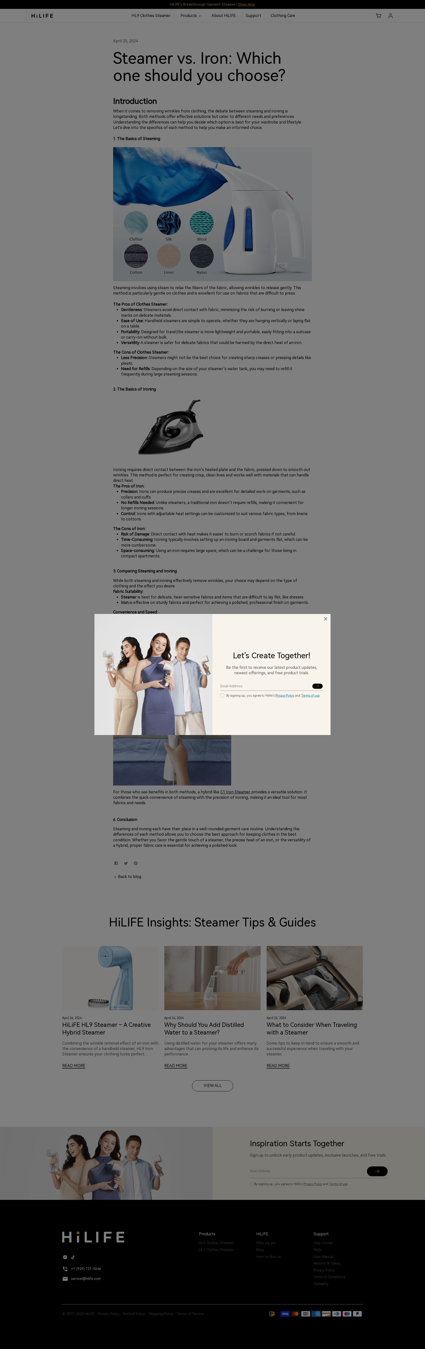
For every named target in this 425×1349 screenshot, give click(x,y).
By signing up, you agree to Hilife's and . (273, 695)
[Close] (326, 619)
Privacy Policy (284, 695)
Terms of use (310, 695)
